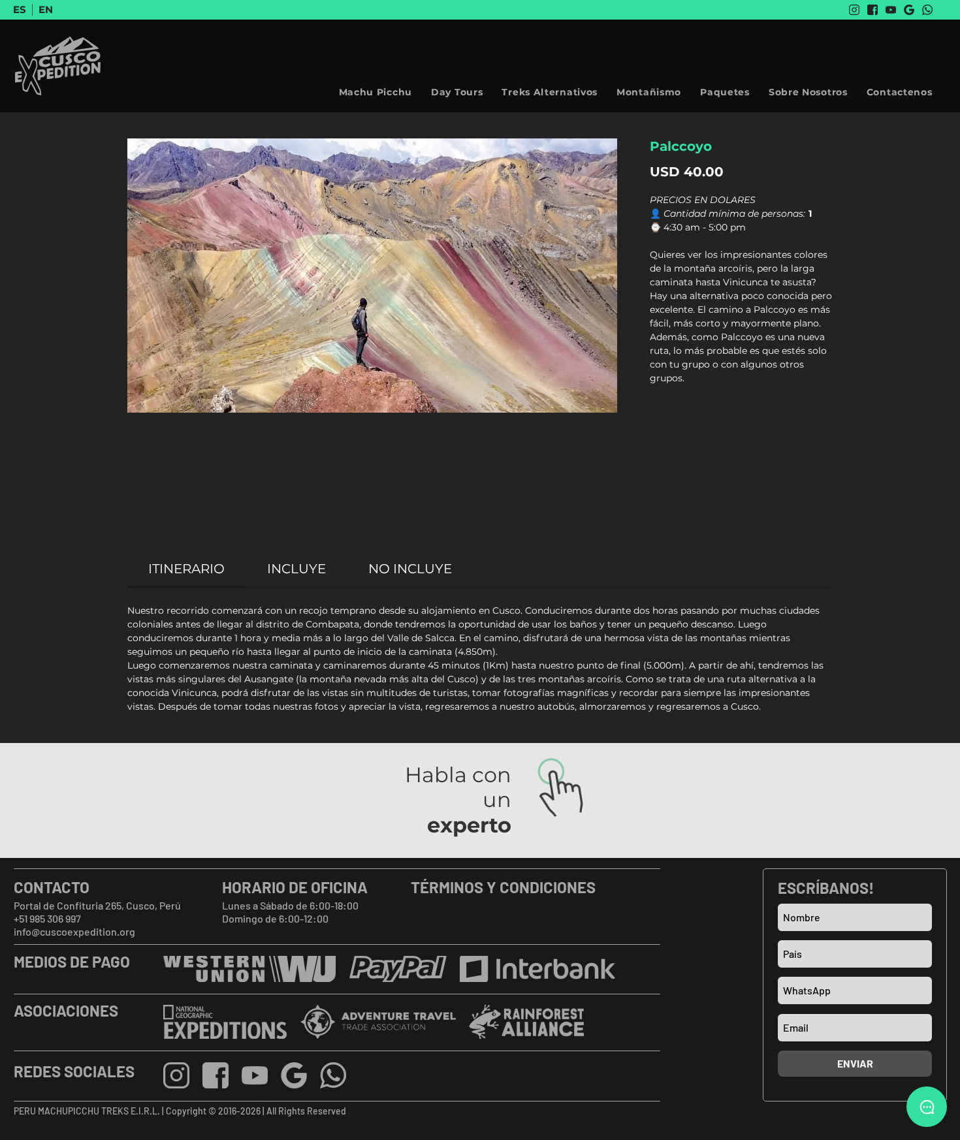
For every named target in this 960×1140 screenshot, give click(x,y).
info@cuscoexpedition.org (74, 931)
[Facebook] (872, 10)
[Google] (909, 10)
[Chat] (926, 1106)
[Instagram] (854, 10)
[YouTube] (891, 10)
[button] (807, 92)
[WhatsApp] (927, 10)
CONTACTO (51, 887)
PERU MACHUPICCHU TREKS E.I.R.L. (88, 1110)
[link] (186, 569)
